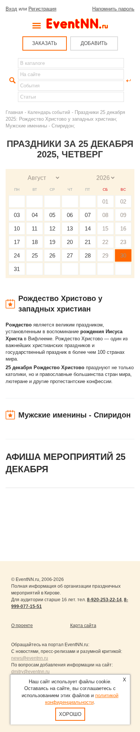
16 (123, 228)
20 (70, 242)
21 (88, 242)
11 (34, 228)
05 (52, 215)
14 (88, 228)
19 (52, 242)
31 (17, 269)
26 (52, 255)
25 (35, 255)
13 (70, 228)
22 (105, 242)
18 (35, 242)
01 (105, 201)
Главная (14, 112)
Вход (11, 9)
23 (123, 242)
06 (70, 215)
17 (17, 242)
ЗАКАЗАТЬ (44, 43)
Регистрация (42, 9)
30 (123, 255)
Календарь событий (49, 112)
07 (88, 215)
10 (17, 228)
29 (105, 255)
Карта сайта (83, 625)
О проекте (22, 625)
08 (105, 215)
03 (17, 215)
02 (123, 201)
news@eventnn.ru (29, 658)
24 (17, 255)
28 (88, 255)
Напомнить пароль (113, 9)
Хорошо (70, 714)
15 (105, 228)
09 (123, 215)
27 (70, 255)
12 (52, 228)
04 (35, 215)
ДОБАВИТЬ (94, 43)
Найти (11, 80)
